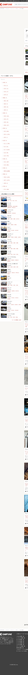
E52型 (15, 237)
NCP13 (8, 292)
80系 (17, 248)
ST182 (8, 310)
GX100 (12, 304)
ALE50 (19, 237)
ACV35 (12, 230)
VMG (11, 285)
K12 (13, 200)
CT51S (12, 297)
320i (14, 317)
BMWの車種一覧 (20, 647)
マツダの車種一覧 (20, 641)
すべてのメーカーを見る (21, 651)
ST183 (12, 310)
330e (17, 317)
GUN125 (9, 213)
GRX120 (9, 207)
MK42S (12, 260)
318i (11, 317)
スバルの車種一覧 (20, 642)
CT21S (8, 297)
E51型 (12, 237)
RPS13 (17, 272)
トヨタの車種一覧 (20, 636)
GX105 (16, 304)
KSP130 (9, 290)
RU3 (17, 254)
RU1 (11, 254)
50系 (17, 242)
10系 (8, 218)
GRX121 (14, 207)
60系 (14, 248)
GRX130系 (15, 206)
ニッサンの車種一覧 (20, 638)
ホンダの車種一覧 (20, 639)
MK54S (8, 261)
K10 (8, 200)
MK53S (16, 260)
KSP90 (13, 290)
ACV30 (8, 230)
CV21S (16, 297)
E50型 (8, 237)
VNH (17, 285)
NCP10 (17, 290)
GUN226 (14, 213)
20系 (11, 218)
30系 (14, 218)
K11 (11, 200)
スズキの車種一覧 (20, 644)
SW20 (8, 224)
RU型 (8, 254)
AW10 (12, 224)
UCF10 (17, 218)
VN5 (14, 285)
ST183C (16, 310)
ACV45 (8, 231)
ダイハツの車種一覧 (20, 646)
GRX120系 (9, 206)
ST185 (8, 311)
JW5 (8, 279)
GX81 (20, 304)
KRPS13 (9, 272)
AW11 (15, 224)
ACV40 (16, 230)
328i (8, 317)
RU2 (14, 254)
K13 (16, 200)
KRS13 (13, 272)
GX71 (8, 304)
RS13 (8, 273)
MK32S (8, 260)
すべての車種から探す (17, 320)
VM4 (8, 285)
